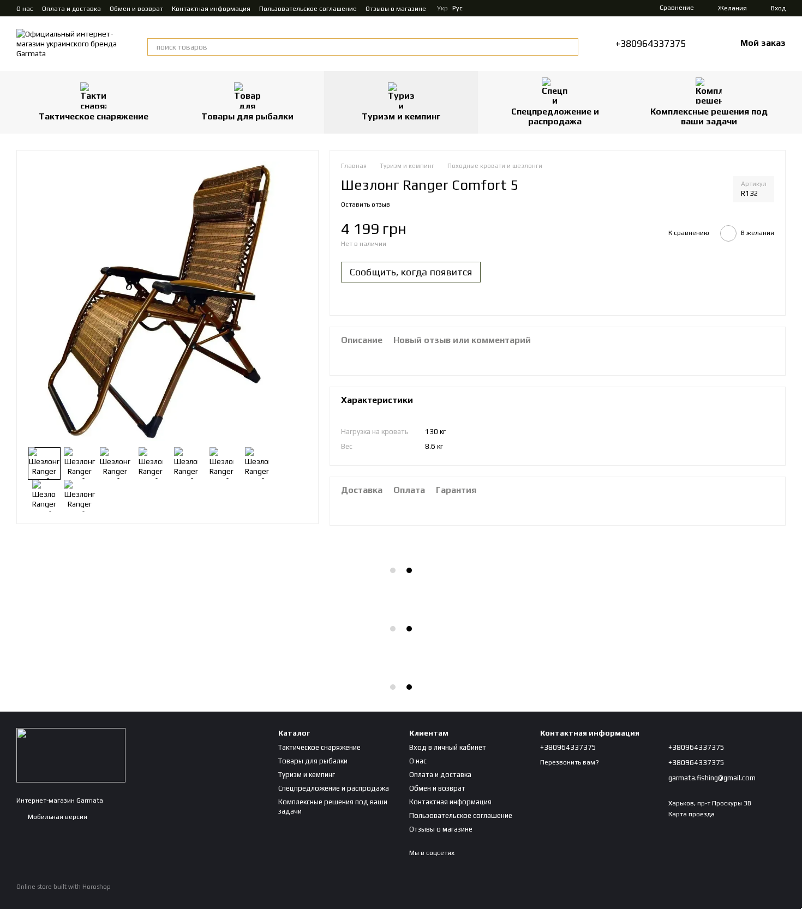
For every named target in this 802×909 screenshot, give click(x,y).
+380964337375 (650, 44)
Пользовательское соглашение (308, 9)
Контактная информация (211, 9)
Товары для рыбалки (247, 116)
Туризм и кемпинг (401, 116)
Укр (442, 8)
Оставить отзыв (365, 204)
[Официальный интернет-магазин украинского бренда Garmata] (70, 754)
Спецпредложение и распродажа (555, 116)
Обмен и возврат (136, 9)
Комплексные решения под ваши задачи (709, 116)
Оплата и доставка (71, 9)
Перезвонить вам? (569, 762)
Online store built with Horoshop (63, 886)
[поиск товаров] (569, 47)
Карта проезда (691, 814)
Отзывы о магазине (396, 9)
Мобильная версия (56, 817)
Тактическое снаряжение (93, 116)
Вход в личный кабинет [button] (447, 747)
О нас (24, 9)
